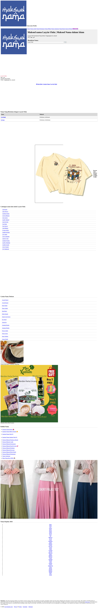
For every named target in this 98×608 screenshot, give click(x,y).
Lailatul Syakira (6, 240)
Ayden (50, 545)
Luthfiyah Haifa (6, 232)
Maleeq (50, 571)
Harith (50, 572)
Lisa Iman (4, 224)
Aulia (50, 562)
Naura (50, 528)
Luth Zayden (5, 222)
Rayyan (50, 546)
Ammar (50, 563)
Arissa (50, 564)
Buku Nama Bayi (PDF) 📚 (8, 458)
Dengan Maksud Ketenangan (9, 444)
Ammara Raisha (5, 328)
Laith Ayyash (5, 238)
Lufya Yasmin (5, 247)
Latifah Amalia (5, 244)
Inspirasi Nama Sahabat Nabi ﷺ (9, 437)
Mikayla (50, 537)
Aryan (50, 538)
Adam (50, 547)
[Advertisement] (49, 65)
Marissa (50, 556)
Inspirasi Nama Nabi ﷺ (7, 434)
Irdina (50, 554)
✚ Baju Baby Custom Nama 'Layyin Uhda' (46, 84)
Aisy (50, 527)
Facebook (25, 606)
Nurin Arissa (5, 333)
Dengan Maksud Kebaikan (8, 448)
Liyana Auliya (5, 230)
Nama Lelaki (33, 28)
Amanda (50, 559)
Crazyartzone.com (8, 606)
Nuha (50, 542)
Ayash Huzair (5, 302)
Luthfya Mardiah (6, 242)
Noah (50, 549)
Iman (50, 524)
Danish (50, 569)
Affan (50, 567)
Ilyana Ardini (5, 330)
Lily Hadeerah (5, 249)
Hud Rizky (4, 311)
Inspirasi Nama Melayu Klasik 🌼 (10, 431)
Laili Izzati (4, 209)
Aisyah (50, 551)
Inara (50, 534)
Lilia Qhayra (5, 211)
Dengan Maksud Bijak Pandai (9, 452)
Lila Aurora (5, 217)
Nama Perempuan (40, 28)
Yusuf (50, 558)
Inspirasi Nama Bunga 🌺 (8, 429)
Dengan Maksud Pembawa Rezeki (10, 440)
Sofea (50, 525)
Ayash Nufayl (5, 300)
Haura (50, 531)
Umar (50, 540)
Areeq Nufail (5, 339)
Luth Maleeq (5, 228)
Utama (28, 28)
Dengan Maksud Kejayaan (8, 450)
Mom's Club (75, 28)
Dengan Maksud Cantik (7, 442)
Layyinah (3, 117)
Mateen (50, 555)
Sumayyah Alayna (6, 316)
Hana (50, 529)
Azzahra (50, 550)
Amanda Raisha (5, 325)
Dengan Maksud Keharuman (8, 454)
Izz (50, 536)
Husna (50, 568)
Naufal (50, 560)
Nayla (50, 533)
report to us (87, 601)
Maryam (50, 553)
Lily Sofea (4, 234)
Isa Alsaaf (4, 319)
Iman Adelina (5, 336)
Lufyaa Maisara (5, 215)
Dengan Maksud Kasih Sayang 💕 (10, 446)
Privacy (15, 606)
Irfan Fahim (4, 305)
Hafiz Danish (5, 314)
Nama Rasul (62, 28)
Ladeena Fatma (5, 213)
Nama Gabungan (55, 28)
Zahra (50, 532)
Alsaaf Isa (4, 322)
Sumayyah (50, 565)
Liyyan (2, 120)
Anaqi (50, 574)
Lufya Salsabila (5, 236)
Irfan (50, 573)
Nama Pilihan (48, 28)
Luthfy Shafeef (5, 220)
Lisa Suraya (5, 226)
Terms (20, 606)
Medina (50, 543)
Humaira (50, 541)
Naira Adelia (5, 308)
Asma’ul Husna (68, 28)
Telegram (30, 606)
